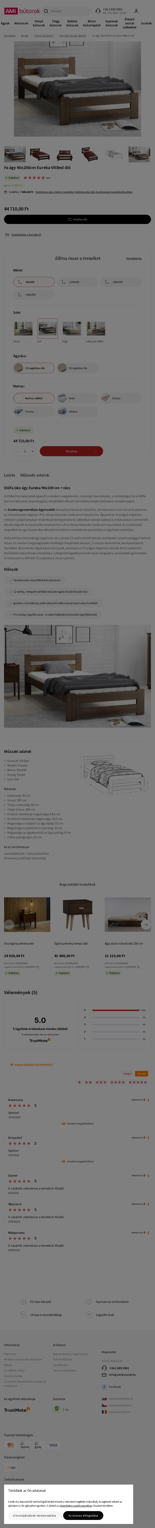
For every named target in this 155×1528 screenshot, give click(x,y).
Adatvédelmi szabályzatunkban (76, 1505)
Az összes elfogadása (83, 1515)
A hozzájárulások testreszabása (34, 1515)
